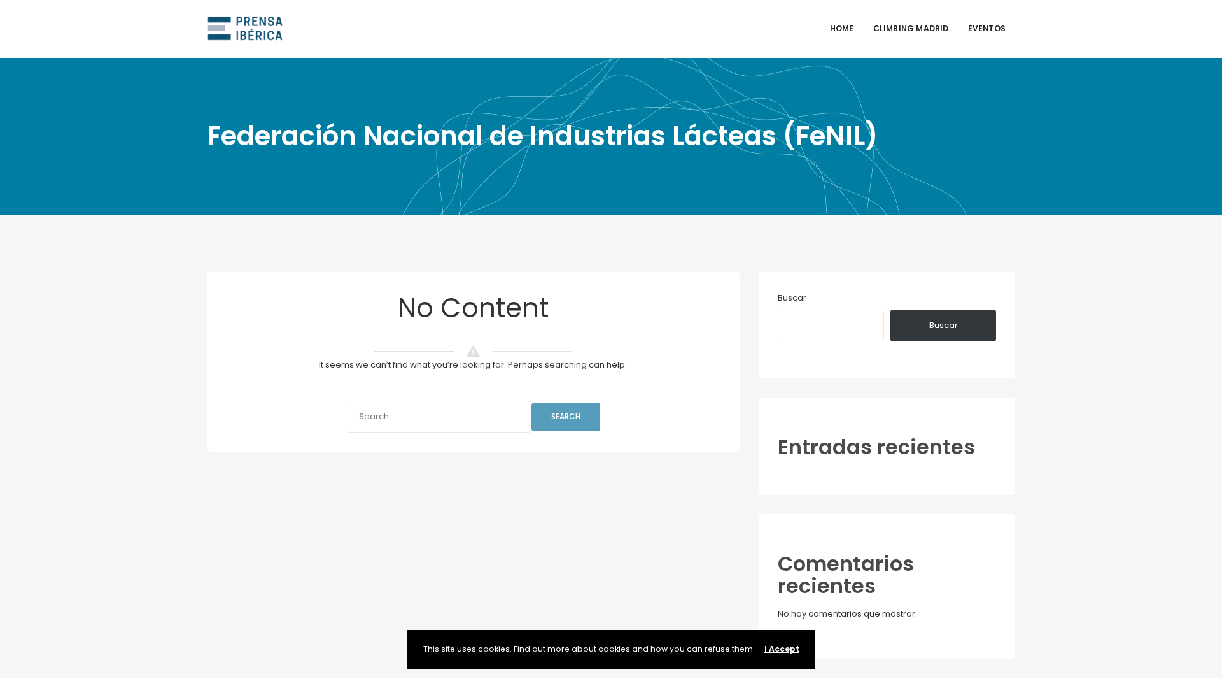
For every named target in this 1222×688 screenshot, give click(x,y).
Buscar (792, 298)
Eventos (987, 28)
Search (565, 416)
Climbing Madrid (911, 28)
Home (842, 28)
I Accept (781, 648)
